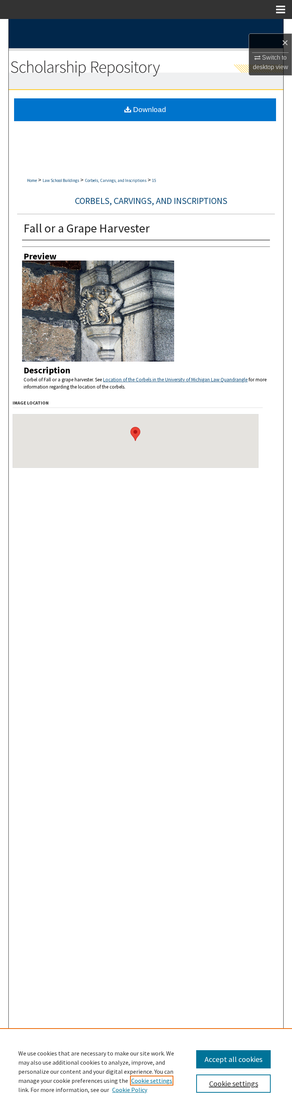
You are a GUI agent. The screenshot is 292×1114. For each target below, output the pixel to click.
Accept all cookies (233, 1059)
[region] (146, 1071)
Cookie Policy (129, 1089)
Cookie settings (151, 1080)
